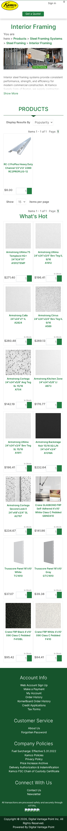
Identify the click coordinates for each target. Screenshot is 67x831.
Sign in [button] (52, 3)
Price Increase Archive (34, 763)
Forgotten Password (34, 732)
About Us (34, 728)
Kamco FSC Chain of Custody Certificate (34, 771)
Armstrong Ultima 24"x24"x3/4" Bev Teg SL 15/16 (18, 445)
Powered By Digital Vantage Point (33, 827)
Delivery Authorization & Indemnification (34, 767)
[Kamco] (11, 6)
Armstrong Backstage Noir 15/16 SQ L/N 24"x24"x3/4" (48, 445)
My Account (34, 693)
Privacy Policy (34, 759)
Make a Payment (34, 689)
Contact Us (34, 790)
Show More (11, 93)
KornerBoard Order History (34, 701)
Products (19, 38)
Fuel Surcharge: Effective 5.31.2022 (34, 751)
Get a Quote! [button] (33, 13)
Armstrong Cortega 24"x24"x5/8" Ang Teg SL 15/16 (18, 382)
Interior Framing (40, 43)
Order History (33, 697)
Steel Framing (16, 43)
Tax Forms (34, 709)
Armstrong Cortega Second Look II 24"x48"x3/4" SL (18, 509)
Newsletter (34, 794)
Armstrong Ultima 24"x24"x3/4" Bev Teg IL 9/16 (48, 256)
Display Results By (18, 122)
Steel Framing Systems (46, 38)
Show (10, 201)
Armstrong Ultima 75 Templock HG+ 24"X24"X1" (18, 256)
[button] (29, 191)
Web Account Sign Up (34, 685)
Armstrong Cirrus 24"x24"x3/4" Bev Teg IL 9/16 (48, 319)
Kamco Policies (34, 755)
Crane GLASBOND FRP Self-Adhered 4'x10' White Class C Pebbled (48, 509)
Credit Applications (34, 705)
